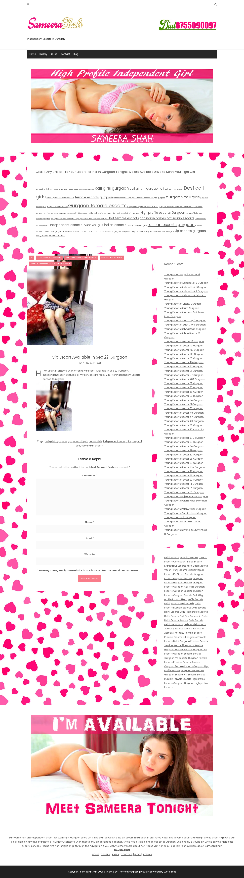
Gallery (43, 54)
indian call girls (93, 225)
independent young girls (117, 441)
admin (81, 363)
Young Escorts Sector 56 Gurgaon (183, 391)
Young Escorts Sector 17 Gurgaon (183, 488)
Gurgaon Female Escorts (178, 666)
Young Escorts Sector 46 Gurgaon (184, 421)
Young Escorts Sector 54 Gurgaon (183, 400)
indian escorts (115, 225)
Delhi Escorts (171, 557)
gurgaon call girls (183, 197)
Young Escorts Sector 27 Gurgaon (183, 463)
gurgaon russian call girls (47, 213)
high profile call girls (102, 213)
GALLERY (105, 854)
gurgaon (161, 198)
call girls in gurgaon (56, 441)
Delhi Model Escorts (195, 624)
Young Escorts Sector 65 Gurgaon (183, 383)
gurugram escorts (67, 213)
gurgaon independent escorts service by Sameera (181, 206)
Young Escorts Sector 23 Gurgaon (183, 475)
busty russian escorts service (81, 189)
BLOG (137, 854)
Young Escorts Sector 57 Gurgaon (183, 387)
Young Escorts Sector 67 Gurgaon (183, 375)
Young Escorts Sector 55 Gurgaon (183, 396)
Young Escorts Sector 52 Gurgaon (183, 408)
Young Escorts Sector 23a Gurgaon (184, 467)
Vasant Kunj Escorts (175, 570)
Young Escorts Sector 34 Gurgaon (183, 446)
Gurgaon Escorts (182, 578)
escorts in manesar (65, 198)
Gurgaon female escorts (97, 205)
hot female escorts (124, 218)
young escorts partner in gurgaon (50, 235)
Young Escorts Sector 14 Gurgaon (183, 484)
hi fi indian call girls (84, 213)
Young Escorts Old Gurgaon (180, 517)
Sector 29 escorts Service (188, 645)
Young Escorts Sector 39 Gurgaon (183, 425)
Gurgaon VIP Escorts (175, 658)
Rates (54, 54)
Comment (89, 475)
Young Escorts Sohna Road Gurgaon (185, 329)
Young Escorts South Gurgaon (181, 308)
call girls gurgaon (112, 188)
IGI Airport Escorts (183, 574)
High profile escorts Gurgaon (163, 212)
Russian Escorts (182, 607)
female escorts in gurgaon (125, 198)
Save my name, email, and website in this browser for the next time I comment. (89, 570)
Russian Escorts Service (186, 662)
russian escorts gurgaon (171, 224)
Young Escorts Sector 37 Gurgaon (183, 442)
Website (89, 554)
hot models (95, 441)
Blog (76, 54)
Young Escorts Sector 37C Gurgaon (184, 437)
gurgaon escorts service (57, 206)
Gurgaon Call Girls (183, 586)
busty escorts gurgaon (58, 189)
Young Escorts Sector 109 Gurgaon (184, 354)
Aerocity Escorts (189, 557)
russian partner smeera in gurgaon (106, 231)
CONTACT (126, 854)
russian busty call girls (137, 225)
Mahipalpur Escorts (175, 565)
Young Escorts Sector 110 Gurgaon (183, 345)
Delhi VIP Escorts (173, 624)
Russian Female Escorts (177, 679)
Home (32, 54)
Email (89, 538)
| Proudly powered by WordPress (157, 871)
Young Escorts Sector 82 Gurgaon (183, 358)
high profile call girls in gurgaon (126, 213)
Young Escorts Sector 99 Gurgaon (183, 362)
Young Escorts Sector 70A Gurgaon (184, 379)
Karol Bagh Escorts (197, 565)
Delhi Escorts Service (176, 620)
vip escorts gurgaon (190, 231)
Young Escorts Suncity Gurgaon (182, 303)
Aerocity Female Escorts (189, 632)
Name (89, 522)
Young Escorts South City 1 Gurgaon (185, 324)
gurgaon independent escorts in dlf (142, 206)
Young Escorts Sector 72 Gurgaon (183, 366)
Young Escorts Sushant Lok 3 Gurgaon (186, 282)
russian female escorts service (76, 231)
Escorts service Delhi (182, 603)
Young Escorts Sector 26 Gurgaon (183, 471)
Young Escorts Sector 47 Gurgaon (184, 417)
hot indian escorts (180, 218)
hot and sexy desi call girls (97, 219)
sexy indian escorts (92, 445)
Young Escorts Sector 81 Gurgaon (183, 371)
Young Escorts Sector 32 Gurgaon (183, 454)
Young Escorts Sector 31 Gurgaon (183, 450)
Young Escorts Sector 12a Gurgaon (184, 492)
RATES (115, 854)
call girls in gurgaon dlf (146, 188)
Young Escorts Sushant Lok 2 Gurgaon (186, 291)
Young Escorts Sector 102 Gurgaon (184, 350)
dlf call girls (51, 198)
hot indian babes (153, 218)
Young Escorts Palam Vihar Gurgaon (185, 509)
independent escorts (66, 225)
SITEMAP (147, 854)
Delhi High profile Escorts (194, 611)
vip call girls (168, 231)
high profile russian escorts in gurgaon (68, 219)
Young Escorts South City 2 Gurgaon (185, 320)
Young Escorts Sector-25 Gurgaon (184, 341)
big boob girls (42, 189)
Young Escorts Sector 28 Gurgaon (183, 458)
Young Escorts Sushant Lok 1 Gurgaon (185, 287)
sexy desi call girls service (133, 231)
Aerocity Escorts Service (178, 628)
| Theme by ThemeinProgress (121, 871)
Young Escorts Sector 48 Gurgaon (184, 412)
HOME (95, 854)
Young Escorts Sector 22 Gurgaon (183, 479)
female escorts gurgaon (94, 197)
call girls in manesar (174, 189)
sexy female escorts (154, 231)
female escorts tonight (147, 198)
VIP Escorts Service (194, 674)
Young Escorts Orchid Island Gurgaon (185, 513)
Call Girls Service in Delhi (193, 616)
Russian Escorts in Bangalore (180, 637)
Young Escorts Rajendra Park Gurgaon (186, 496)
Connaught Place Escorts (188, 561)
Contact (65, 54)
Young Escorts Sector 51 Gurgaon (183, 404)
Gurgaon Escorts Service (178, 649)
